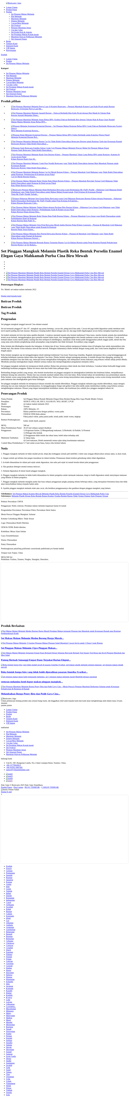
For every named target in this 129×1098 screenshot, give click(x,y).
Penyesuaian (11, 50)
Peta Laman (18, 787)
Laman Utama (11, 7)
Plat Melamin (16, 16)
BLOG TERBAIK (32, 787)
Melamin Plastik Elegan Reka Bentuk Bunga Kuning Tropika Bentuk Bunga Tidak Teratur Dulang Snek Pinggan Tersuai (60, 496)
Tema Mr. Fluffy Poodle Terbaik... (24, 194)
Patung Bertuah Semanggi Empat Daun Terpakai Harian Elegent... (36, 660)
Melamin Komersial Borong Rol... (24, 137)
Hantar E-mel (6, 792)
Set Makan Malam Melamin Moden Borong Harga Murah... (32, 638)
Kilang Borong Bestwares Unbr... (24, 203)
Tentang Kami (11, 43)
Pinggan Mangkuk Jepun (21, 28)
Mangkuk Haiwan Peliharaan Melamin (26, 37)
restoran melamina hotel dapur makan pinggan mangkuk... (32, 681)
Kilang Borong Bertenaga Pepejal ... (25, 238)
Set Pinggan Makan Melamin (22, 14)
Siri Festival (16, 25)
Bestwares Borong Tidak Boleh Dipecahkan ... (29, 144)
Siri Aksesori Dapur (19, 39)
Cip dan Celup (17, 30)
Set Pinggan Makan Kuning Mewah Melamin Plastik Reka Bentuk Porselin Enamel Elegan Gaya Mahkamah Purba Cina (61, 494)
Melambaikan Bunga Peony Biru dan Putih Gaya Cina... (30, 693)
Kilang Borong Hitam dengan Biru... (25, 212)
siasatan (4, 703)
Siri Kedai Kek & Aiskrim (21, 32)
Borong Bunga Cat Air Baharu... (24, 245)
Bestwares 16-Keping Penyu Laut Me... (27, 109)
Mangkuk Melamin (18, 19)
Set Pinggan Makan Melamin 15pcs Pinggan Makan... (29, 648)
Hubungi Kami (12, 46)
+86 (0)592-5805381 (14, 767)
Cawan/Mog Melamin (20, 23)
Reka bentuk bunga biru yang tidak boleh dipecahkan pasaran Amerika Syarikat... (44, 672)
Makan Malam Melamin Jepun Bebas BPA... (29, 122)
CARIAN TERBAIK (50, 787)
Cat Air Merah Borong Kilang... (24, 177)
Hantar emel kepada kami (11, 296)
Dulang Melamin (18, 21)
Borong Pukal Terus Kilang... (23, 229)
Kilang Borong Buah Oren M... (23, 159)
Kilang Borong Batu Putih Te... (23, 221)
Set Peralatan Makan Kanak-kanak (25, 34)
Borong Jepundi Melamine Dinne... (25, 115)
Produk (9, 12)
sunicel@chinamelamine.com (17, 770)
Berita (8, 41)
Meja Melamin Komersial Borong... (25, 131)
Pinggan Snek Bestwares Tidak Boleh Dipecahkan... (32, 150)
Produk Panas (11, 10)
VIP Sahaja (10, 48)
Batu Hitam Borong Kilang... (22, 185)
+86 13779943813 (13, 765)
